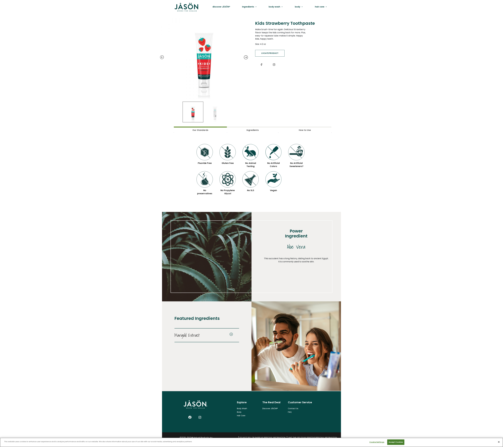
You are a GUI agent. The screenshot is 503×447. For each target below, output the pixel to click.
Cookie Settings (376, 442)
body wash (274, 6)
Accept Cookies (396, 442)
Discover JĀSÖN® (270, 408)
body (297, 6)
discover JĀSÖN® (221, 6)
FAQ (290, 412)
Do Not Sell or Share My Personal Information (262, 437)
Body (239, 412)
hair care (319, 6)
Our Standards (200, 130)
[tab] (200, 130)
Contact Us (293, 408)
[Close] (499, 442)
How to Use (305, 130)
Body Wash (242, 408)
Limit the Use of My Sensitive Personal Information (312, 437)
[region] (251, 442)
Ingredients (248, 6)
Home (180, 6)
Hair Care (241, 415)
